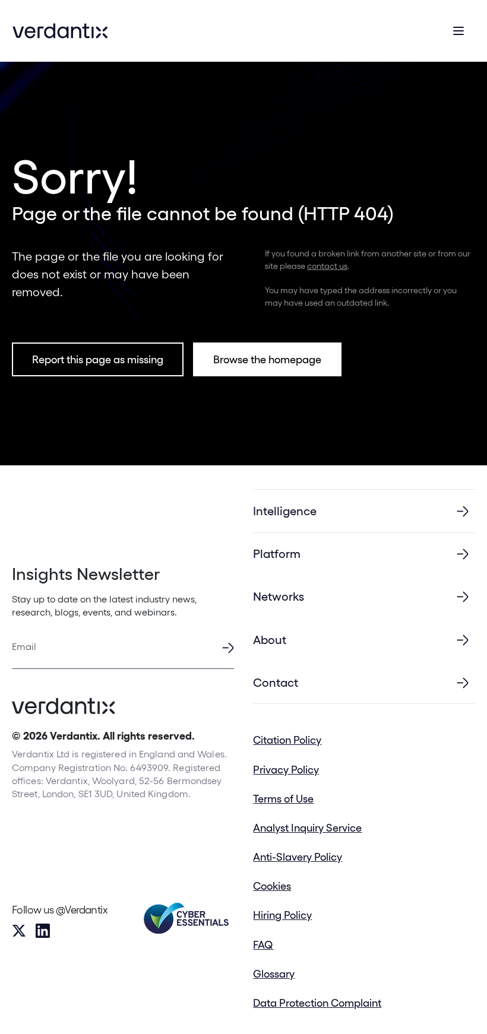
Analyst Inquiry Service (307, 828)
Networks (278, 596)
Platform (277, 554)
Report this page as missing (97, 359)
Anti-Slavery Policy (297, 857)
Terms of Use (283, 798)
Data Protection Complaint (317, 1003)
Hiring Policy (282, 915)
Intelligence (285, 511)
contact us (327, 266)
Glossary (274, 974)
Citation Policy (287, 740)
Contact (275, 682)
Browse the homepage (267, 359)
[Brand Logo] (60, 31)
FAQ (263, 944)
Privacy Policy (286, 769)
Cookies (272, 886)
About (269, 640)
